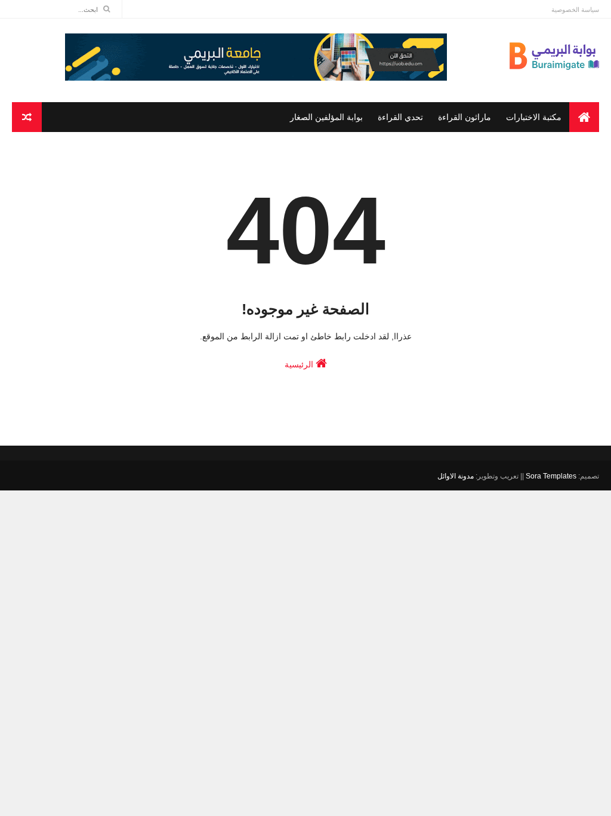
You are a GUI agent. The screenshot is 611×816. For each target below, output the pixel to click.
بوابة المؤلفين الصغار (326, 117)
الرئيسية (300, 364)
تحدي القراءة (400, 117)
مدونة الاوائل (455, 476)
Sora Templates (551, 476)
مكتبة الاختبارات (533, 117)
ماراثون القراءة (464, 117)
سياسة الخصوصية (575, 9)
